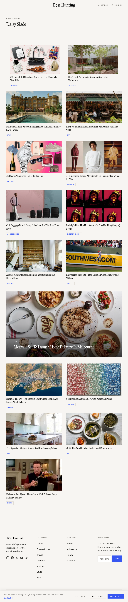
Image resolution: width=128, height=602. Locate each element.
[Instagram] (7, 557)
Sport (40, 577)
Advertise (72, 549)
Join (117, 559)
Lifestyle (41, 560)
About (70, 543)
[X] (17, 557)
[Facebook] (12, 557)
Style (39, 571)
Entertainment (44, 549)
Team (70, 554)
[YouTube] (21, 557)
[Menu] (7, 5)
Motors (40, 566)
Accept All (116, 596)
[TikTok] (26, 557)
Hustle (40, 543)
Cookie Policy (10, 598)
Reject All (98, 596)
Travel (40, 554)
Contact (71, 560)
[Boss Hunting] (64, 5)
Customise (80, 596)
